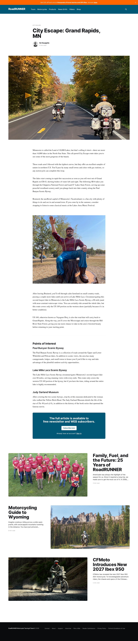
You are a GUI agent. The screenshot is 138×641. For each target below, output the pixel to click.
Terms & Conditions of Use (116, 628)
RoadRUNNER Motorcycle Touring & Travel (21, 628)
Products (52, 9)
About (54, 628)
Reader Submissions (89, 628)
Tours (33, 9)
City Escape (37, 25)
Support (60, 628)
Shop (79, 9)
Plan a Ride (76, 628)
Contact (47, 628)
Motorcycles (42, 9)
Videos (72, 9)
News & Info (62, 9)
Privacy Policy (101, 628)
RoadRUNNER (16, 9)
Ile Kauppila (44, 43)
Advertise (68, 628)
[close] (135, 2)
